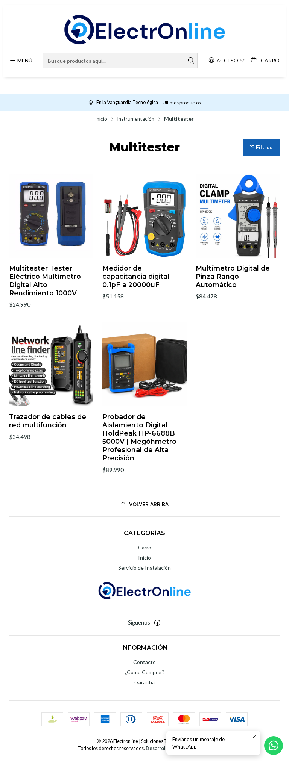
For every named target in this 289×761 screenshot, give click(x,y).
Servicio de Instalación (144, 567)
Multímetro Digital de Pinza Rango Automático (233, 276)
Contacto (144, 662)
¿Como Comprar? (144, 672)
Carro (144, 547)
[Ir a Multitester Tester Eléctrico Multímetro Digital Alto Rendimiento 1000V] (51, 216)
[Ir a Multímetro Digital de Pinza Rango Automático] (238, 216)
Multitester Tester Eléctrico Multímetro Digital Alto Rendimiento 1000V (45, 280)
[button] (261, 147)
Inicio (101, 119)
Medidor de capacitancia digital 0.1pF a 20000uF (135, 276)
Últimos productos (182, 103)
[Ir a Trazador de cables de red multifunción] (51, 364)
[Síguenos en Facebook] (157, 622)
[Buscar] (191, 60)
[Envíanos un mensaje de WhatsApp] (273, 745)
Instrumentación (135, 119)
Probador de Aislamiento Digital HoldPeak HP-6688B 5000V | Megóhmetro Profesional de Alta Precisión (139, 437)
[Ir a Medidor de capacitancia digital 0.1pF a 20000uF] (144, 216)
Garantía (144, 682)
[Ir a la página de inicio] (144, 30)
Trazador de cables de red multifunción (47, 421)
